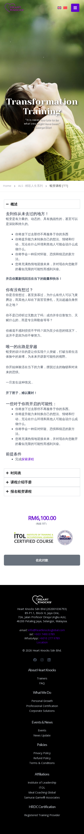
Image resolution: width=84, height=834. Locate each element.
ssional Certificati (44, 706)
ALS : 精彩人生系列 (30, 186)
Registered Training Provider (42, 815)
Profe (29, 706)
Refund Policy (42, 758)
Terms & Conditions (42, 763)
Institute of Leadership (42, 782)
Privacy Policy (42, 753)
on (56, 706)
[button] (42, 560)
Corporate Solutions (42, 711)
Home (7, 186)
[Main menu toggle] (75, 8)
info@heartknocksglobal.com (46, 630)
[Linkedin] (49, 660)
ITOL (42, 787)
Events (42, 730)
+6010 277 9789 (49, 638)
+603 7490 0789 (44, 634)
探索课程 (27, 459)
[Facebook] (35, 660)
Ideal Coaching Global (42, 792)
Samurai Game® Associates (42, 797)
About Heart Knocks (42, 670)
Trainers (42, 678)
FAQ (42, 683)
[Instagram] (42, 660)
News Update (42, 735)
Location (42, 642)
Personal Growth (42, 701)
